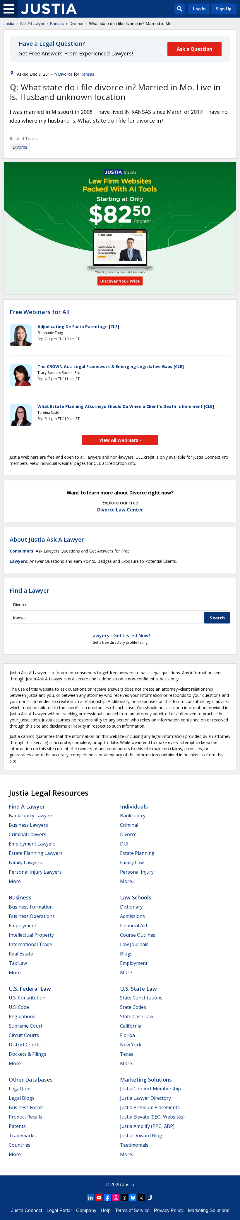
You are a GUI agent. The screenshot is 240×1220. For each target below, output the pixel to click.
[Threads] (124, 1197)
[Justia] (49, 9)
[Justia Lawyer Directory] (149, 1197)
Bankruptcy (132, 815)
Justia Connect (26, 1210)
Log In (199, 8)
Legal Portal (59, 1210)
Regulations (22, 1016)
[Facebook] (107, 1197)
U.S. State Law (138, 988)
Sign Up (224, 8)
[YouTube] (98, 1197)
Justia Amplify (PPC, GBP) (147, 1126)
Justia (9, 23)
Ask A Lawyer (32, 23)
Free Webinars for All (40, 312)
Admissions (132, 916)
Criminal (129, 825)
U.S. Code (19, 1007)
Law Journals (134, 944)
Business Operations (32, 916)
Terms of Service (132, 1210)
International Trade (30, 944)
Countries (19, 1145)
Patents (17, 1126)
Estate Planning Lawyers (36, 853)
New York (130, 1044)
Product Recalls (25, 1117)
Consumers (21, 551)
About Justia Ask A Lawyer (47, 539)
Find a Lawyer (29, 590)
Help (106, 1210)
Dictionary (131, 907)
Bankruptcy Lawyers (31, 815)
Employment (22, 925)
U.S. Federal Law (30, 988)
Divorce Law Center (120, 509)
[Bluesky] (132, 1197)
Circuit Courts (24, 1035)
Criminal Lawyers (27, 834)
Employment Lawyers (32, 844)
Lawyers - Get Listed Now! (120, 635)
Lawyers (18, 561)
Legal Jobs (20, 1088)
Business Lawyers (28, 825)
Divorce (76, 23)
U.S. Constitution (27, 997)
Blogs (126, 953)
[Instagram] (115, 1197)
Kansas (57, 23)
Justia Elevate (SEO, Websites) (152, 1117)
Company (86, 1210)
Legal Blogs (22, 1098)
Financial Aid (133, 925)
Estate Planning (137, 853)
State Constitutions (141, 997)
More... (16, 881)
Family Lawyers (25, 862)
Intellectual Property (31, 935)
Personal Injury (137, 872)
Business (20, 897)
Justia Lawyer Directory (145, 1098)
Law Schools (135, 897)
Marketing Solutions (146, 1079)
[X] (141, 1197)
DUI (124, 844)
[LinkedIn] (90, 1197)
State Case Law (136, 1016)
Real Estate (21, 953)
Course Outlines (137, 935)
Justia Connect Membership (150, 1088)
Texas (126, 1054)
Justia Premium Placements (150, 1107)
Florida (127, 1035)
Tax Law (18, 963)
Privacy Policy (169, 1210)
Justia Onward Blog (141, 1135)
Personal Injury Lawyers (35, 872)
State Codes (133, 1007)
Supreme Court (25, 1026)
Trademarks (22, 1135)
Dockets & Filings (27, 1054)
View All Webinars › (120, 440)
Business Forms (26, 1107)
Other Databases (31, 1079)
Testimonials (134, 1145)
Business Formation (31, 907)
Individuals (134, 806)
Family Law (132, 862)
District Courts (25, 1044)
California (130, 1026)
